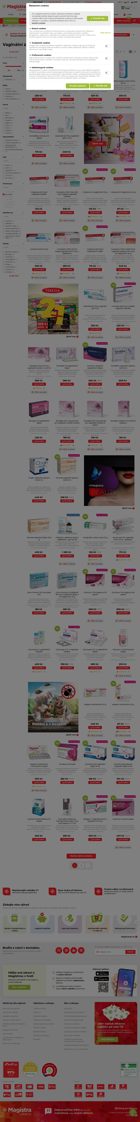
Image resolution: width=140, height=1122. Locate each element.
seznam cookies (38, 23)
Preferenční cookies (41, 55)
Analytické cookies (41, 43)
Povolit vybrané (78, 86)
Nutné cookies (39, 28)
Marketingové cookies (42, 67)
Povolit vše (98, 18)
